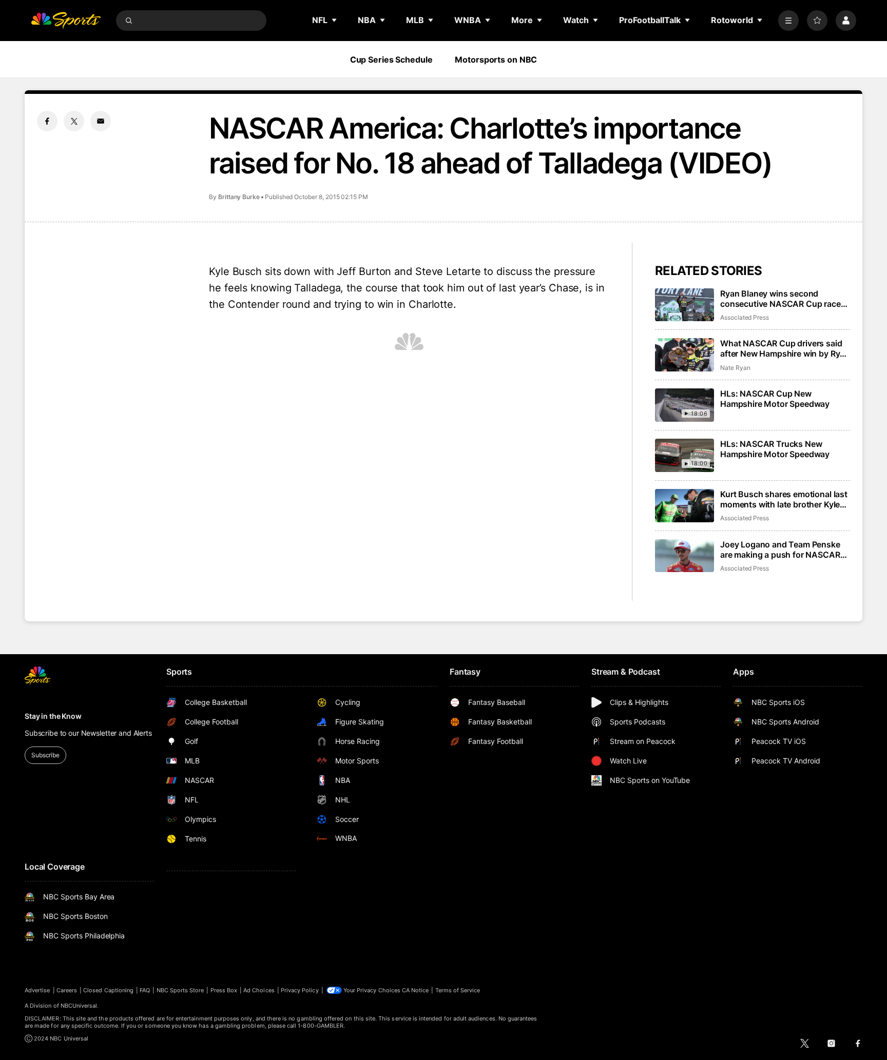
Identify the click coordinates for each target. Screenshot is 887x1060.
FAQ (145, 990)
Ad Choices (259, 990)
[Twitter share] (74, 121)
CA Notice (415, 990)
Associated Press (744, 317)
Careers (66, 990)
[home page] (66, 20)
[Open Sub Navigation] (335, 20)
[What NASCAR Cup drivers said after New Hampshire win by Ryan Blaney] (684, 354)
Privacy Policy (300, 990)
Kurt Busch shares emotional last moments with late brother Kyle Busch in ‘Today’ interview (783, 499)
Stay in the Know (53, 716)
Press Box (224, 990)
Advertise (37, 990)
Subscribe (45, 755)
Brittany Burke (239, 197)
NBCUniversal (79, 1005)
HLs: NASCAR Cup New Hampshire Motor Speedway (775, 398)
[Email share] (100, 121)
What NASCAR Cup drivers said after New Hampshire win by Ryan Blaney (785, 348)
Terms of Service (457, 990)
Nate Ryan (735, 367)
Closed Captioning (108, 990)
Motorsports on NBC (496, 59)
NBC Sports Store (180, 990)
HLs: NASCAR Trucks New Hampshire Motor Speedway (775, 449)
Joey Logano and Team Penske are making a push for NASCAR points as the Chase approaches (782, 549)
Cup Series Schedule (391, 59)
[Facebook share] (47, 121)
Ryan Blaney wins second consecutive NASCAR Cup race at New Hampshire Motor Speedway (780, 298)
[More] (788, 20)
